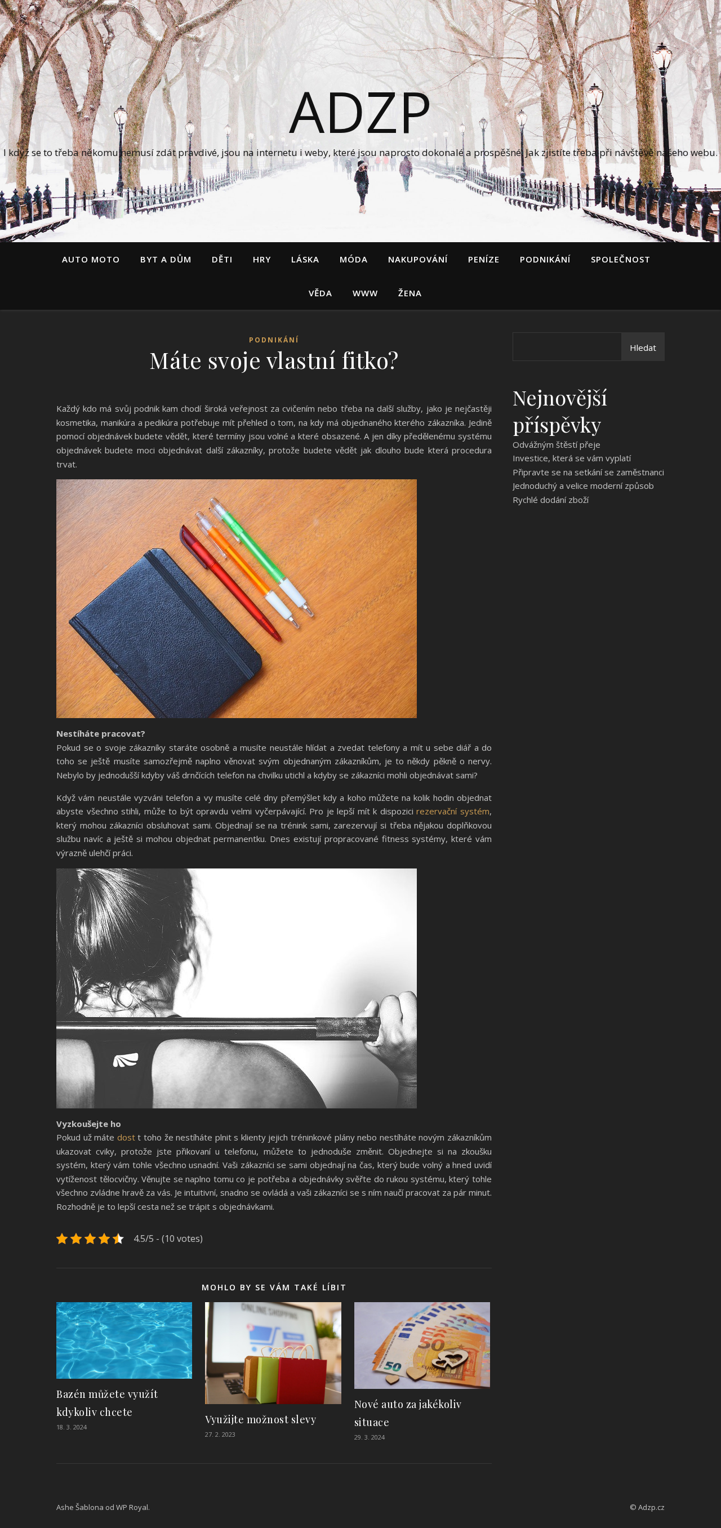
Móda (354, 259)
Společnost (621, 259)
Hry (262, 259)
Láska (305, 259)
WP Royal (132, 1507)
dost (126, 1137)
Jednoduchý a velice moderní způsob (583, 485)
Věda (320, 293)
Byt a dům (166, 259)
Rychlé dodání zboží (551, 499)
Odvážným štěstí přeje (556, 444)
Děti (222, 259)
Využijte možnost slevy (260, 1419)
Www (365, 293)
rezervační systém (452, 811)
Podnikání (545, 259)
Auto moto (91, 259)
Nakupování (418, 259)
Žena (410, 293)
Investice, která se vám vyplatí (572, 458)
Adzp (360, 111)
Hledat (643, 347)
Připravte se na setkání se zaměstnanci (588, 472)
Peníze (484, 259)
